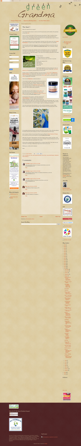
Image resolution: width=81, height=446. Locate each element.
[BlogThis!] (38, 153)
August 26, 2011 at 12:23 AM (35, 163)
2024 (65, 246)
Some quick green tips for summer (68, 346)
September (67, 274)
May (66, 363)
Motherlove (30, 78)
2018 (65, 256)
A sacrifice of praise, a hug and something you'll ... (68, 357)
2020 (65, 253)
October (66, 272)
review (23, 76)
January (66, 370)
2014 (65, 263)
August (66, 275)
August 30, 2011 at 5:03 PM (32, 186)
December (67, 269)
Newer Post (24, 216)
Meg (26, 186)
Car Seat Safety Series (44, 20)
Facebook (64, 175)
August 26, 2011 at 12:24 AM (35, 178)
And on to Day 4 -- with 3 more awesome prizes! (68, 292)
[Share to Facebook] (40, 153)
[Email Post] (34, 153)
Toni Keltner (27, 163)
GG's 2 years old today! (67, 305)
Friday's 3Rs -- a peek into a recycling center (68, 343)
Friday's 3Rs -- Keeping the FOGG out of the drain (68, 322)
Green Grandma (67, 188)
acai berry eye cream (28, 155)
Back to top (65, 390)
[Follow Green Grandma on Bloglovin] (68, 223)
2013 (65, 264)
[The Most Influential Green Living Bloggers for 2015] (67, 43)
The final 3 (66, 290)
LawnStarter (66, 37)
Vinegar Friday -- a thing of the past (68, 308)
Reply (26, 167)
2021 (65, 251)
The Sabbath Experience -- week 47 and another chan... (68, 285)
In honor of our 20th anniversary (68, 310)
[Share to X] (39, 153)
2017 (65, 258)
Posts (11, 413)
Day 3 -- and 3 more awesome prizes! (68, 296)
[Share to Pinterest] (41, 153)
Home (41, 216)
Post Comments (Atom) (30, 218)
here (28, 33)
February (66, 368)
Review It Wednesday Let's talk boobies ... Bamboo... (68, 351)
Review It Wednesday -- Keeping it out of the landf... (68, 330)
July (66, 360)
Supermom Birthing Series (30, 20)
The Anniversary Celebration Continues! (67, 302)
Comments (12, 415)
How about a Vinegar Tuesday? (67, 334)
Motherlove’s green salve (38, 84)
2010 (65, 372)
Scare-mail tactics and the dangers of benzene (68, 326)
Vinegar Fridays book (16, 20)
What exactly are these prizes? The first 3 (67, 299)
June (66, 362)
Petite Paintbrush (25, 156)
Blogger (46, 443)
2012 (65, 266)
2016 (65, 259)
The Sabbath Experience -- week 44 (67, 337)
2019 (65, 254)
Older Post (57, 216)
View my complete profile (67, 189)
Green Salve (49, 72)
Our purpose (67, 288)
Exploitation (67, 319)
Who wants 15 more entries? (68, 282)
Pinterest (64, 176)
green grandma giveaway (37, 155)
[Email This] (37, 153)
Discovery (66, 340)
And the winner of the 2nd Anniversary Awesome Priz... (68, 279)
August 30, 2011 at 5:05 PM (32, 192)
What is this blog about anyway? (68, 317)
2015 (65, 261)
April (66, 365)
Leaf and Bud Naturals (50, 155)
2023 (65, 248)
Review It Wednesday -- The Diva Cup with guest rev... (68, 314)
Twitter (68, 175)
